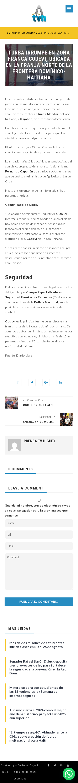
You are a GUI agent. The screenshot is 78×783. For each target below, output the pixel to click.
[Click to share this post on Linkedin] (60, 382)
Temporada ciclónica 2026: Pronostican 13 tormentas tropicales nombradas (37, 32)
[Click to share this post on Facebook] (17, 382)
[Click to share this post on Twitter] (32, 382)
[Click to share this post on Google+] (46, 382)
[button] (69, 774)
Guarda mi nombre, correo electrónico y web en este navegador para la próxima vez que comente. (37, 510)
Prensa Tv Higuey (39, 441)
